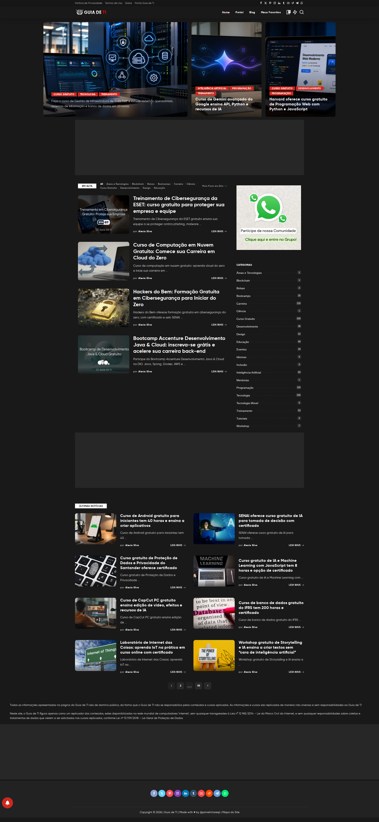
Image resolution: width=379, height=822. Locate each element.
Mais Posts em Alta (212, 185)
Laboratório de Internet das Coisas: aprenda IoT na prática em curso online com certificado (152, 647)
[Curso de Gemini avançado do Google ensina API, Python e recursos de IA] (226, 69)
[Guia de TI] (91, 12)
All (101, 183)
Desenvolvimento (309, 88)
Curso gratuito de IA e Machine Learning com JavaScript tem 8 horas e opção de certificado (268, 565)
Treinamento (109, 94)
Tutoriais (241, 418)
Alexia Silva (63, 113)
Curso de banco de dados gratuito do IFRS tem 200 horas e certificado (271, 607)
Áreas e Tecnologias (117, 183)
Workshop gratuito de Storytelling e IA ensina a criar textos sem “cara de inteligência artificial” (270, 647)
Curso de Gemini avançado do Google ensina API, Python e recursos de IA (224, 104)
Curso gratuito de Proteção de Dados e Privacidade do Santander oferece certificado (148, 562)
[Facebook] (261, 3)
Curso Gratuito (64, 94)
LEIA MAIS (170, 113)
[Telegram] (297, 3)
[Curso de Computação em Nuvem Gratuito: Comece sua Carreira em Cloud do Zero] (103, 261)
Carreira (178, 183)
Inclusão (241, 364)
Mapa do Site (230, 812)
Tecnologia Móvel (247, 403)
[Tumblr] (283, 3)
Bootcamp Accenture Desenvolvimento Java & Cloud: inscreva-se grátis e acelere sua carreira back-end (179, 344)
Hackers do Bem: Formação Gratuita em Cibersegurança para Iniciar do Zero (176, 298)
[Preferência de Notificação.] (7, 802)
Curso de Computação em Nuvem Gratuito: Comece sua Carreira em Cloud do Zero (174, 251)
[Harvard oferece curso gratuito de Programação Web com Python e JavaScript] (300, 69)
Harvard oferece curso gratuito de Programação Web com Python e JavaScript (298, 104)
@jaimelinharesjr (210, 812)
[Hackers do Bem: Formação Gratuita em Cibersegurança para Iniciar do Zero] (103, 308)
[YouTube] (288, 3)
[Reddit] (293, 3)
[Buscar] (301, 12)
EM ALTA (87, 186)
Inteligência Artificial (212, 88)
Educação (159, 187)
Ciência (191, 183)
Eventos (241, 349)
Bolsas (151, 183)
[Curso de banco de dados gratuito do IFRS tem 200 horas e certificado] (214, 613)
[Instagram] (274, 3)
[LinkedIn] (279, 3)
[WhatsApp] (301, 3)
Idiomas (241, 357)
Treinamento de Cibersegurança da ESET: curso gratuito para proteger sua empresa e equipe (178, 204)
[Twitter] (265, 3)
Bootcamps (164, 183)
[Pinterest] (270, 3)
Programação (241, 88)
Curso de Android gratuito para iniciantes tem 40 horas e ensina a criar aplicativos (152, 520)
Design (147, 187)
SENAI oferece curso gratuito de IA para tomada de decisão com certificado (271, 520)
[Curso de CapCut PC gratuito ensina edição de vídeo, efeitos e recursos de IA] (95, 613)
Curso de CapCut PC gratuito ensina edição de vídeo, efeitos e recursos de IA (151, 605)
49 (198, 685)
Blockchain (138, 183)
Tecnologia (88, 94)
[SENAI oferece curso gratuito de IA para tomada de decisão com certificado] (214, 528)
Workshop (242, 426)
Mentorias (242, 380)
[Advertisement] (189, 147)
